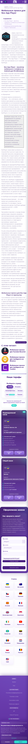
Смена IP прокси (14, 715)
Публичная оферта (14, 704)
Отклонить (7, 741)
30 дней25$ (19, 497)
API (14, 711)
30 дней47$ (19, 453)
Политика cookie (16, 732)
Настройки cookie (14, 700)
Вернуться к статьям (21, 342)
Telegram (6, 541)
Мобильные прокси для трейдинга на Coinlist (17, 367)
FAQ (14, 685)
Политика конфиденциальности (14, 692)
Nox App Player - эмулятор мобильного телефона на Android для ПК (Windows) (14, 22)
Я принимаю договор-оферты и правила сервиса (15, 563)
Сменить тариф (14, 561)
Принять (20, 741)
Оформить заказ (14, 567)
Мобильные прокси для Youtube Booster (18, 351)
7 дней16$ (8, 453)
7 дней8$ (8, 497)
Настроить (14, 738)
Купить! (14, 682)
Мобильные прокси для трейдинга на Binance (17, 359)
